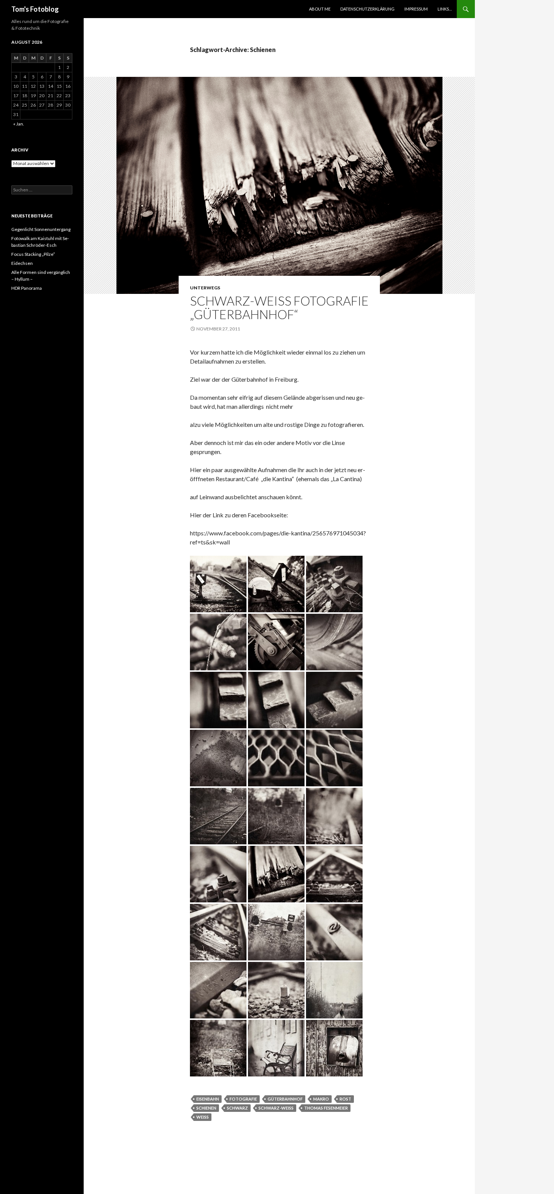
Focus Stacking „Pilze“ (33, 254)
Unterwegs (205, 287)
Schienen (206, 1107)
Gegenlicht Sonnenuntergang (40, 229)
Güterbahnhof (285, 1098)
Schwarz (237, 1107)
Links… (445, 8)
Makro (321, 1098)
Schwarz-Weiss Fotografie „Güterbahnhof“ (279, 307)
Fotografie (243, 1098)
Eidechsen (22, 263)
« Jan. (18, 124)
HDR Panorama (26, 288)
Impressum (416, 8)
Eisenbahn (207, 1098)
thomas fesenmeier (326, 1107)
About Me (320, 8)
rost (345, 1098)
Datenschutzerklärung (367, 8)
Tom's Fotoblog (35, 9)
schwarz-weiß (276, 1107)
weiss (202, 1117)
